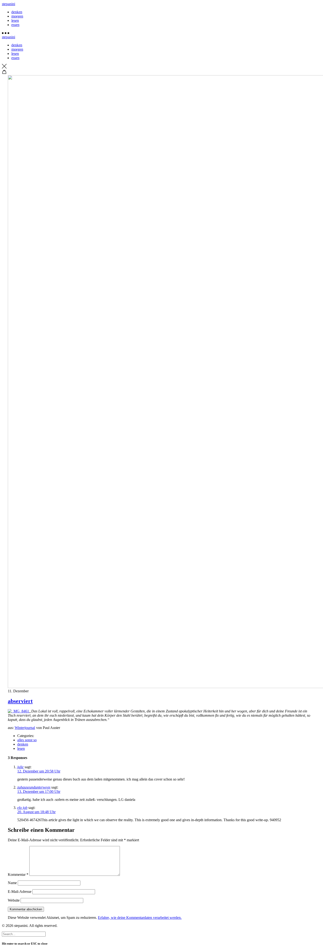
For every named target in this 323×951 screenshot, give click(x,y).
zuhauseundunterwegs (33, 787)
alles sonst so (27, 740)
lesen (15, 20)
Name (12, 883)
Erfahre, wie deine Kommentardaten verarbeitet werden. (140, 918)
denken (16, 12)
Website (14, 900)
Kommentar (18, 874)
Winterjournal (25, 728)
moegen (17, 16)
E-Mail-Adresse (19, 892)
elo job (22, 808)
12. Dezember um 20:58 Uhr (38, 771)
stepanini (8, 4)
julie (20, 767)
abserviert (20, 701)
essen (15, 25)
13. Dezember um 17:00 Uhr (38, 792)
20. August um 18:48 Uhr (36, 812)
